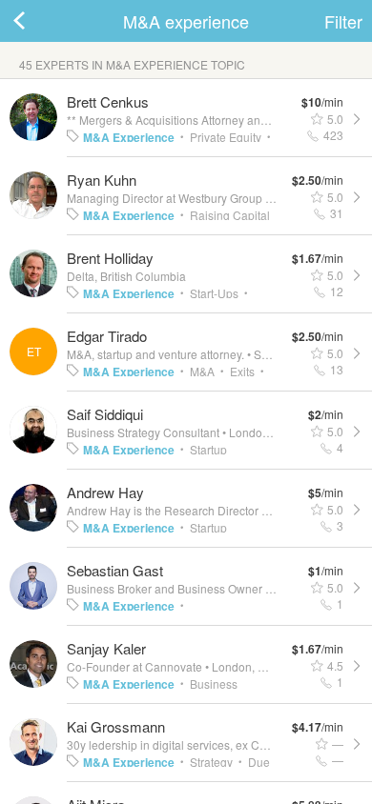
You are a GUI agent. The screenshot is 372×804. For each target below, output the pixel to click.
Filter (343, 21)
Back (38, 21)
